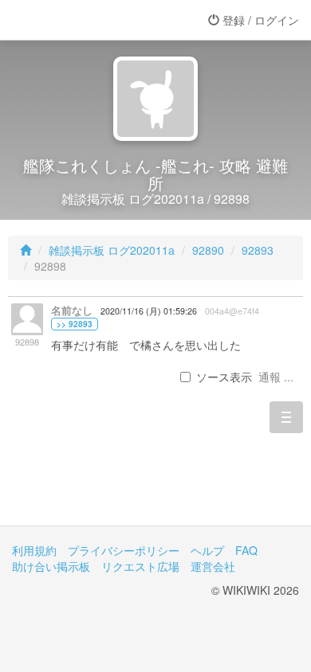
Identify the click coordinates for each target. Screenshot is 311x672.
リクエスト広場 (140, 566)
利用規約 (34, 550)
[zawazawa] (76, 20)
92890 (208, 250)
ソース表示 (224, 377)
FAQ (246, 550)
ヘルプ (207, 550)
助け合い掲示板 (51, 566)
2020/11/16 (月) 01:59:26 (148, 311)
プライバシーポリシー (123, 550)
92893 (258, 250)
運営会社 (213, 566)
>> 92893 (75, 324)
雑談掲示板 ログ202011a (112, 250)
